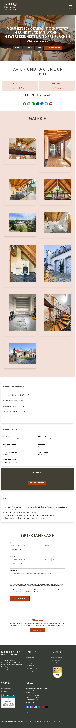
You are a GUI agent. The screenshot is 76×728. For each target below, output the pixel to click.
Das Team (4, 691)
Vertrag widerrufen (37, 630)
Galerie (28, 48)
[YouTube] (43, 707)
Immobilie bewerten (56, 663)
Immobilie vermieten (56, 660)
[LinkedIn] (39, 707)
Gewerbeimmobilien (31, 668)
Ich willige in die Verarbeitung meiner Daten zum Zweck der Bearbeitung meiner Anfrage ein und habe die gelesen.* (39, 591)
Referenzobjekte (30, 671)
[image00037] (20, 222)
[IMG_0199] (20, 312)
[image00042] (55, 222)
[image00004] (20, 353)
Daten (17, 48)
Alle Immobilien (30, 657)
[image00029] (55, 190)
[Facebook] (27, 707)
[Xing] (35, 707)
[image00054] (20, 263)
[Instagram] (31, 707)
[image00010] (55, 149)
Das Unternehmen (6, 688)
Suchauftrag (29, 673)
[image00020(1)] (20, 190)
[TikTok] (46, 707)
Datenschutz (59, 721)
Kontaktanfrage (53, 48)
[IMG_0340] (55, 312)
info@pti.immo (34, 699)
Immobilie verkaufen (56, 657)
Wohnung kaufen (31, 663)
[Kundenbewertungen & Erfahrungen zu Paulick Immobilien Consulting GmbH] (57, 672)
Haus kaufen (29, 660)
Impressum (52, 721)
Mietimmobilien (30, 665)
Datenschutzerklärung (26, 592)
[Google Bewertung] (27, 711)
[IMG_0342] (20, 149)
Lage (39, 48)
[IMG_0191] (55, 263)
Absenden (19, 598)
